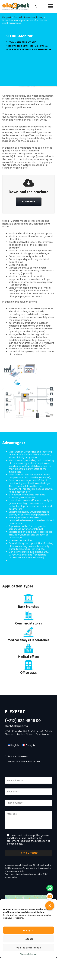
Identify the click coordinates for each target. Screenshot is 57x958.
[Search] (35, 6)
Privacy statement (28, 954)
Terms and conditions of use (24, 761)
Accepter (28, 930)
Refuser (28, 939)
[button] (49, 905)
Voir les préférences (28, 947)
